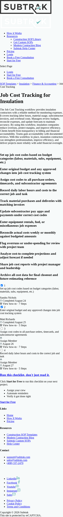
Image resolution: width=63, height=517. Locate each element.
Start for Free (14, 60)
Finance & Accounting (44, 83)
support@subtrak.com (18, 457)
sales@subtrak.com (17, 460)
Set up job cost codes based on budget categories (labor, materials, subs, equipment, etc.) (29, 290)
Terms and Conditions (18, 506)
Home (10, 415)
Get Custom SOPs (23, 42)
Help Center (13, 443)
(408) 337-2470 (15, 463)
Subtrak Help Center (24, 48)
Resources (12, 36)
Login (10, 54)
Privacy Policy (14, 500)
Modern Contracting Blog (27, 45)
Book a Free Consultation (20, 57)
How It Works (14, 418)
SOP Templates (8, 83)
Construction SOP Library (27, 39)
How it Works (14, 33)
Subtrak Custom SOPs (19, 440)
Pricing (10, 51)
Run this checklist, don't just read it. (25, 375)
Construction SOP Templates (22, 434)
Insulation (24, 83)
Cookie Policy (14, 503)
